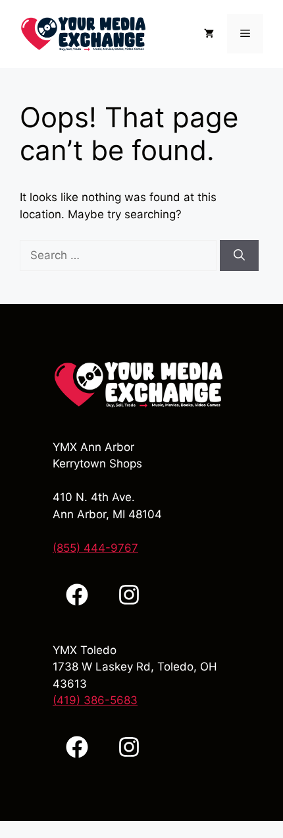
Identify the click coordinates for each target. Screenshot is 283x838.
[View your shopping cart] (209, 33)
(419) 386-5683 (95, 700)
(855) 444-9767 (95, 547)
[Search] (239, 256)
